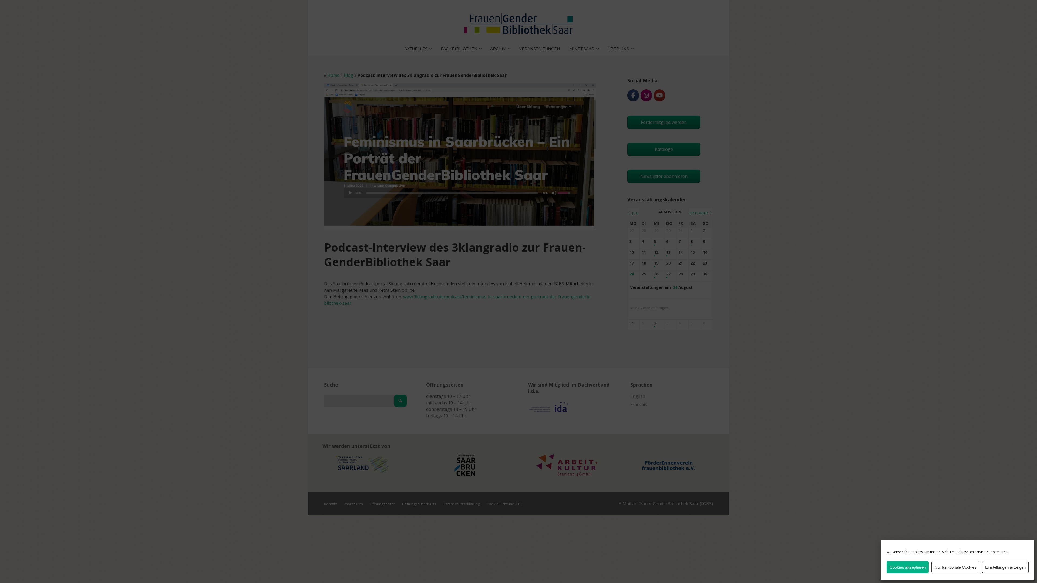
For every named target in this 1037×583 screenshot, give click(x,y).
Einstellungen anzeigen (1005, 567)
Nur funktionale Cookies (955, 567)
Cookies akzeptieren (908, 567)
